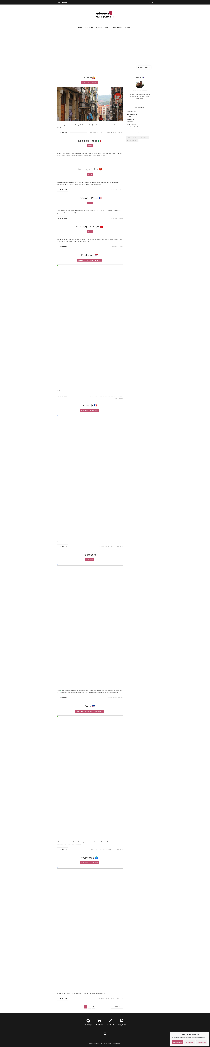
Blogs (98, 27)
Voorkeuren (202, 1042)
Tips (106, 27)
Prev (141, 67)
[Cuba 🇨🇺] (90, 776)
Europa (120, 132)
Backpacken (110, 849)
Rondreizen (119, 546)
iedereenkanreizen (140, 91)
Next (147, 67)
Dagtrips (112, 396)
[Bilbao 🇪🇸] (90, 104)
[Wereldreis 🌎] (90, 928)
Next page (116, 1006)
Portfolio (89, 27)
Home (58, 2)
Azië (128, 137)
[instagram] (105, 1034)
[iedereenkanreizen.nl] (105, 20)
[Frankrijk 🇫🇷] (90, 476)
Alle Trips (100, 132)
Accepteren (177, 1042)
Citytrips (107, 132)
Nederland (119, 398)
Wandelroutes (131, 127)
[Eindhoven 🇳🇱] (90, 325)
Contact (65, 2)
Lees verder (62, 132)
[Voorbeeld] (90, 625)
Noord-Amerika (132, 140)
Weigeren (189, 1042)
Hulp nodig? (117, 27)
